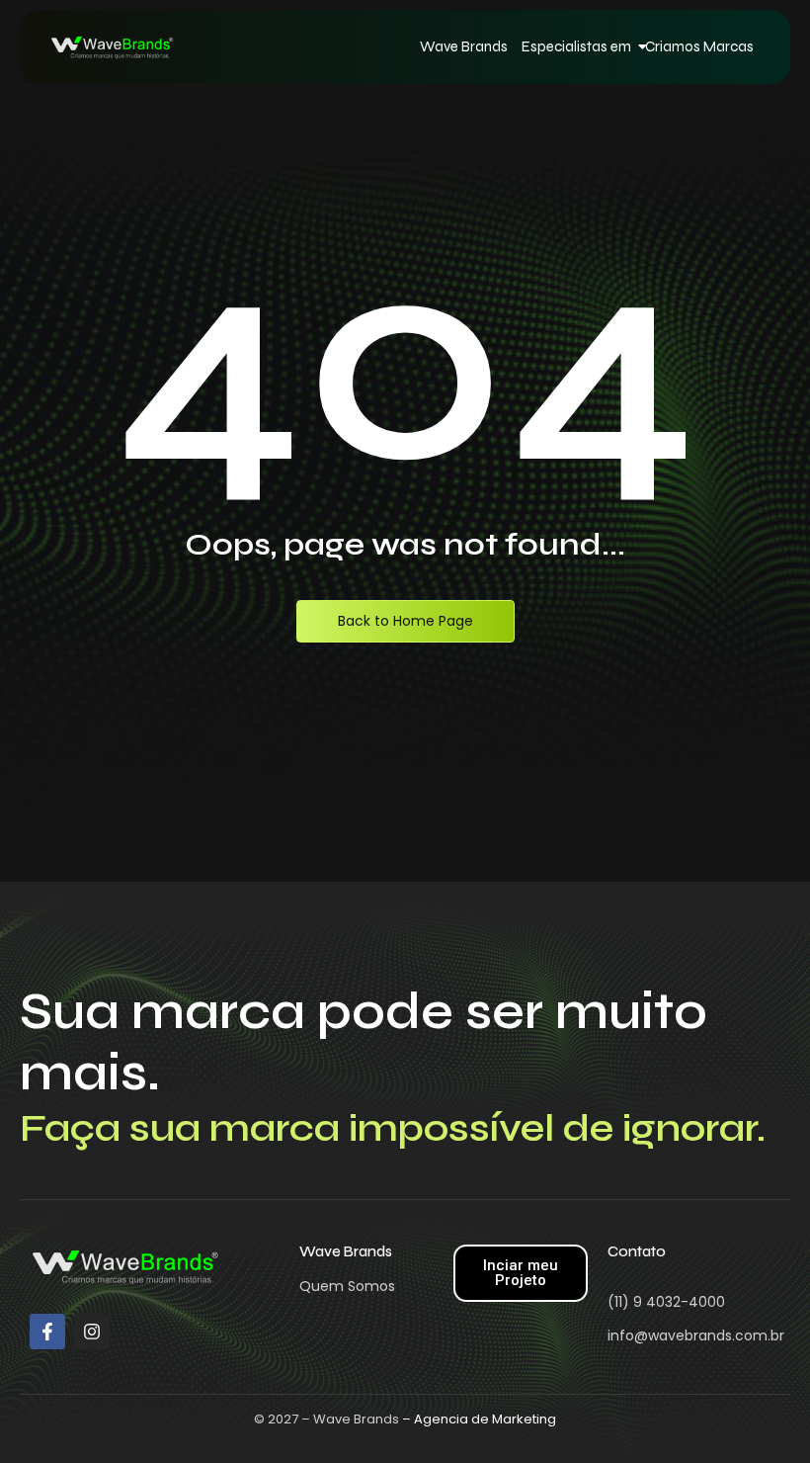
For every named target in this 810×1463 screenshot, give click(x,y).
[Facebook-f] (47, 1331)
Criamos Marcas (699, 46)
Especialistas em (576, 46)
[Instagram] (92, 1331)
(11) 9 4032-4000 (666, 1302)
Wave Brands (464, 46)
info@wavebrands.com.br (696, 1335)
